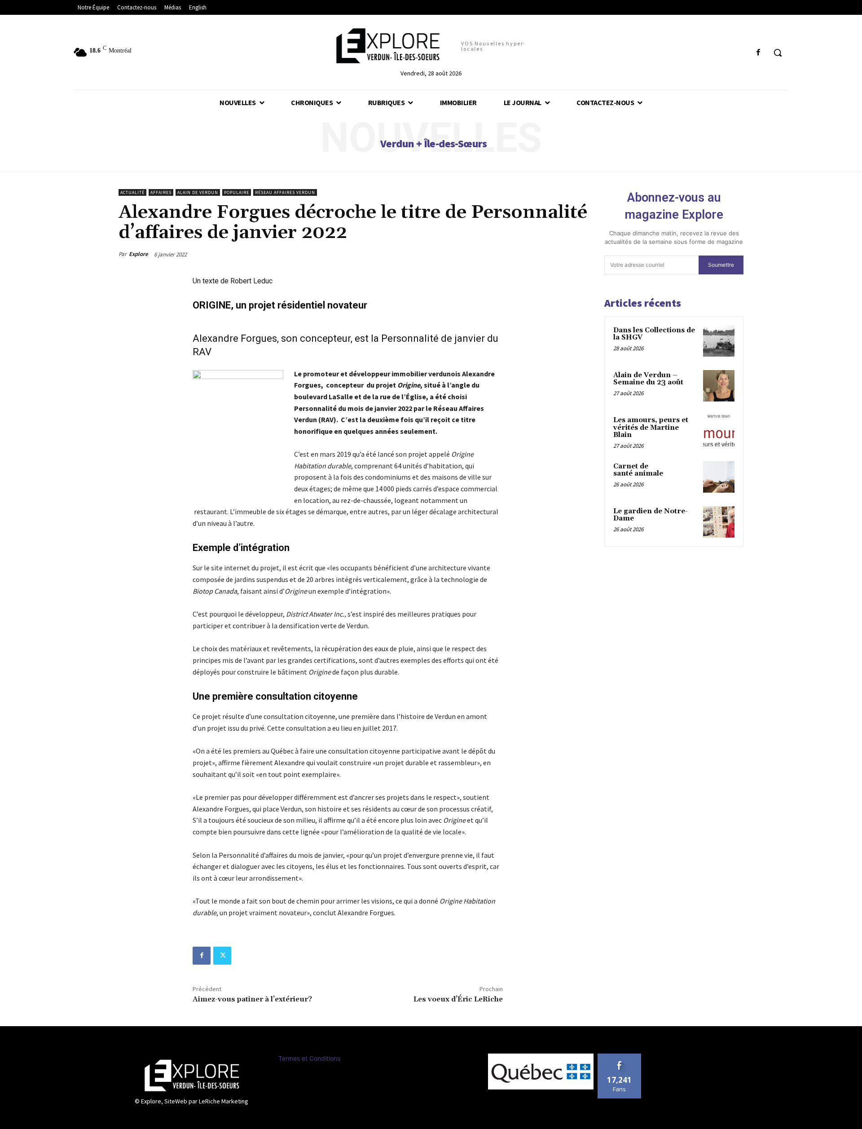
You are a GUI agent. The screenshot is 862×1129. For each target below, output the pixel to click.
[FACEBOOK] (758, 53)
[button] (777, 52)
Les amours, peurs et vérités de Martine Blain (650, 427)
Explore (138, 254)
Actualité (132, 192)
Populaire (236, 192)
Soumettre (721, 264)
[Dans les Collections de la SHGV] (718, 341)
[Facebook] (202, 956)
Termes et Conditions (309, 1058)
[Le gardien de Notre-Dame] (718, 522)
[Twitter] (222, 956)
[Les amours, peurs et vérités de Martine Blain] (718, 430)
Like (619, 1057)
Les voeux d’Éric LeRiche (458, 999)
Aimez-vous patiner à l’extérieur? (252, 999)
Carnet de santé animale (638, 470)
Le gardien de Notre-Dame (650, 515)
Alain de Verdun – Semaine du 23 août (648, 379)
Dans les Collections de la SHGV (654, 334)
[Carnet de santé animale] (718, 477)
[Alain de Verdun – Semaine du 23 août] (718, 385)
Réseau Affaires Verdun (285, 192)
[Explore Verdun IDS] (192, 1075)
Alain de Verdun (197, 192)
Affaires (161, 192)
